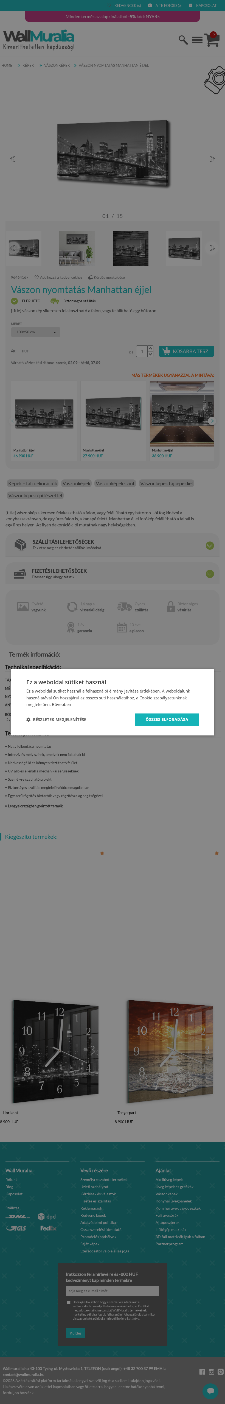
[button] (56, 720)
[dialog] (112, 702)
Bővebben (61, 704)
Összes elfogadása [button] (167, 719)
